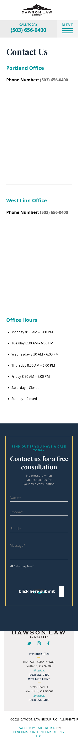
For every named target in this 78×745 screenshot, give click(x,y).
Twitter (29, 643)
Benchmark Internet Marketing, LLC (39, 734)
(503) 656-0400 (28, 30)
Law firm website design (36, 728)
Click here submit (37, 591)
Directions (39, 670)
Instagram (39, 643)
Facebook (48, 643)
